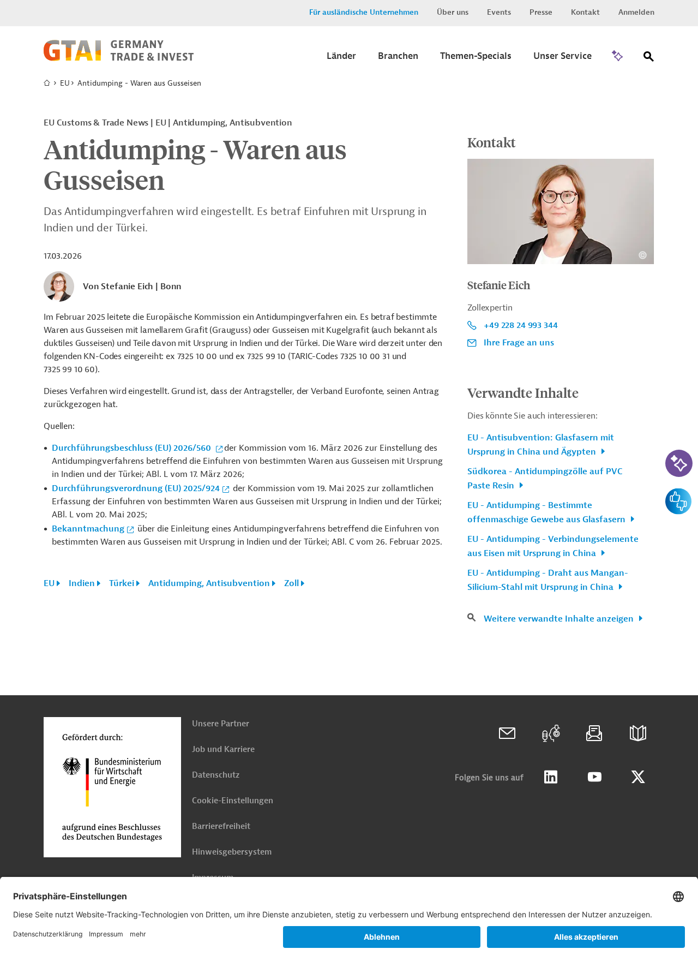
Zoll (291, 583)
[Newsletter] (594, 733)
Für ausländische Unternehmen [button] (363, 12)
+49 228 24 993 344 (520, 325)
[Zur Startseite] (119, 58)
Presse (540, 12)
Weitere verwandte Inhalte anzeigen (560, 618)
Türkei (121, 583)
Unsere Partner (220, 724)
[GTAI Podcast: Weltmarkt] (550, 733)
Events (499, 12)
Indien (82, 583)
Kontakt (585, 12)
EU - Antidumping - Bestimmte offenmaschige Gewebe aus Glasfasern (547, 512)
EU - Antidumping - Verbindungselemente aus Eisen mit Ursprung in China (553, 546)
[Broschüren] (638, 733)
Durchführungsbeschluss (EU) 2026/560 (132, 448)
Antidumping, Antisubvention (209, 583)
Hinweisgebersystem (232, 852)
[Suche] (648, 58)
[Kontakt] (507, 733)
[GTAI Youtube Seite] (594, 777)
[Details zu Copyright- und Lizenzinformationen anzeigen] (642, 255)
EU (65, 83)
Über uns (452, 12)
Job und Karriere (223, 749)
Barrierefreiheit (221, 826)
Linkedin (550, 777)
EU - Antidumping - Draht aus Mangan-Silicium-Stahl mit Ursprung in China (547, 580)
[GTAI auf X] (638, 777)
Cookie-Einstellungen (232, 801)
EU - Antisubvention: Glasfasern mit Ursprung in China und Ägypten (540, 444)
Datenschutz (215, 775)
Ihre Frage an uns (519, 342)
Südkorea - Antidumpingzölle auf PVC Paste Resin (545, 478)
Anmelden (636, 12)
